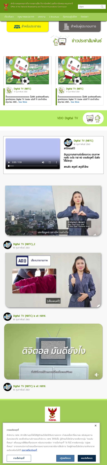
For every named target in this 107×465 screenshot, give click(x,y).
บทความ (41, 16)
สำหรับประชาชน (30, 26)
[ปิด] (96, 425)
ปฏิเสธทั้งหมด (65, 458)
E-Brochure (54, 16)
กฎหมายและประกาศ (26, 16)
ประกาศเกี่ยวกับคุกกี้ (29, 450)
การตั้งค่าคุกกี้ (18, 458)
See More (23, 102)
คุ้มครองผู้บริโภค (70, 16)
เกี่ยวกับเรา (9, 16)
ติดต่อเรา (84, 16)
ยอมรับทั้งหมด (87, 458)
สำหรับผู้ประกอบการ (83, 26)
